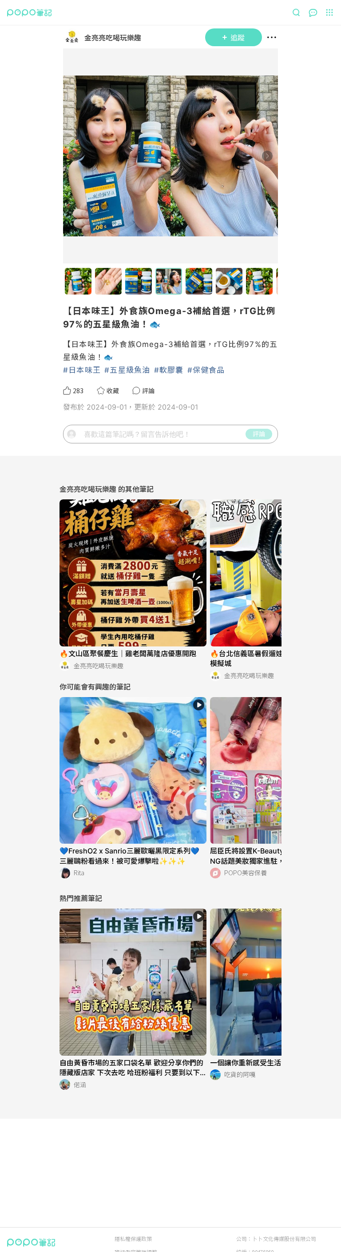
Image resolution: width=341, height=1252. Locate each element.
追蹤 (237, 37)
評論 (259, 433)
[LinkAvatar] (73, 37)
